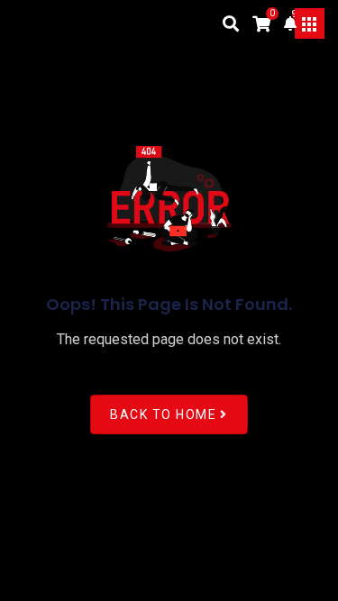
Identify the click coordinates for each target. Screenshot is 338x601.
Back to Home (163, 414)
